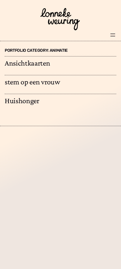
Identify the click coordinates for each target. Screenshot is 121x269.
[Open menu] (112, 35)
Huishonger (22, 100)
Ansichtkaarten (27, 63)
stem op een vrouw (32, 82)
